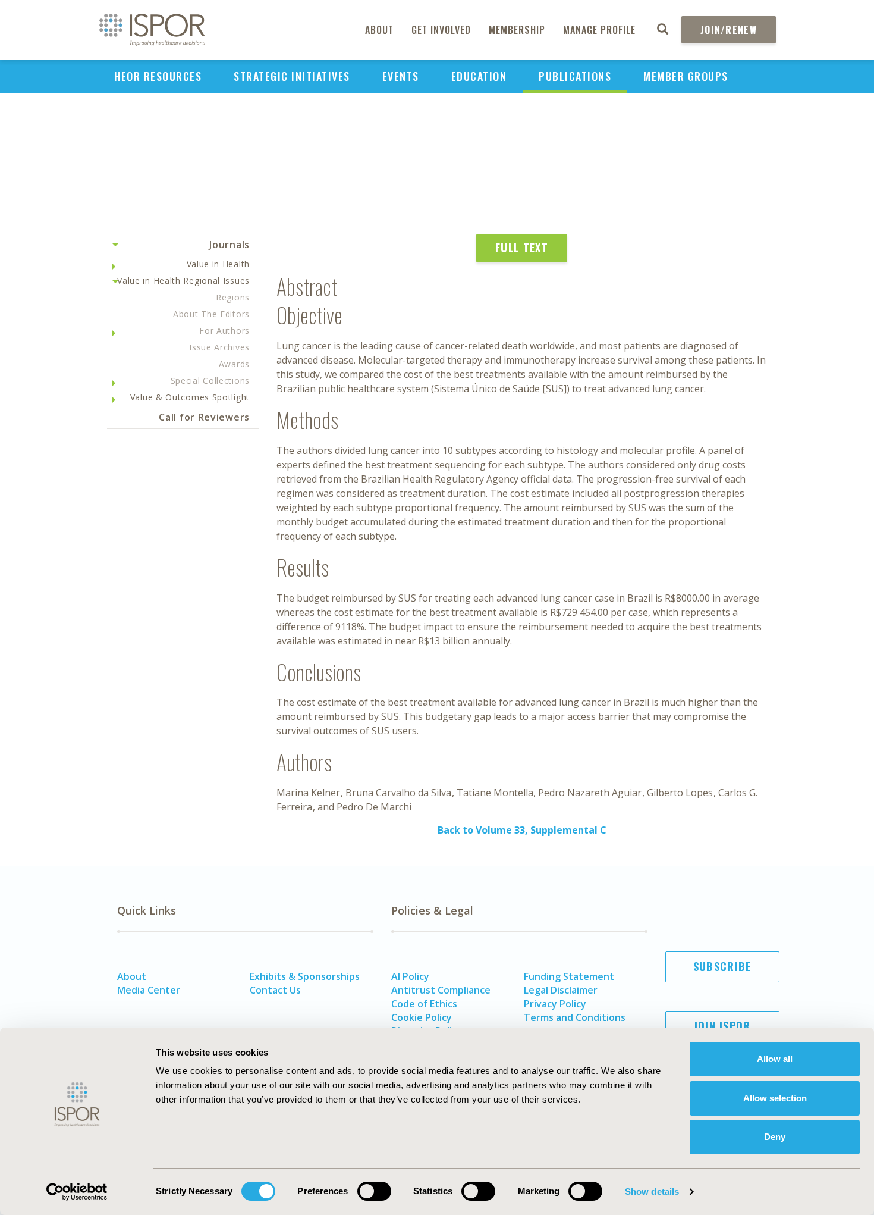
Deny (774, 1137)
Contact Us (275, 990)
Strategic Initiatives (292, 76)
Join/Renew (728, 30)
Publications (575, 76)
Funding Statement (569, 976)
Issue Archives (219, 347)
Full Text (521, 247)
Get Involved (441, 30)
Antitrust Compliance (441, 990)
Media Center (148, 990)
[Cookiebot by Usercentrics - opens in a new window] (77, 1192)
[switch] (374, 1191)
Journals (229, 244)
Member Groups (685, 76)
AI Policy (410, 976)
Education (479, 76)
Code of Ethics (424, 1003)
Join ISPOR (722, 1026)
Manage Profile (599, 30)
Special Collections (210, 380)
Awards (234, 363)
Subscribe (722, 966)
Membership (517, 30)
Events (400, 76)
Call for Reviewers (204, 417)
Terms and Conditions (574, 1017)
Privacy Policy (555, 1003)
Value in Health (218, 264)
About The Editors (211, 314)
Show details (652, 1191)
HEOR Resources (158, 76)
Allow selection (775, 1098)
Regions (233, 297)
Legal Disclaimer (561, 990)
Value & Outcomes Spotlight (190, 397)
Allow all (775, 1059)
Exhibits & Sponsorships (305, 976)
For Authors (224, 330)
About (379, 30)
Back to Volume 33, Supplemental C (522, 830)
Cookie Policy (421, 1017)
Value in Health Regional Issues (183, 280)
